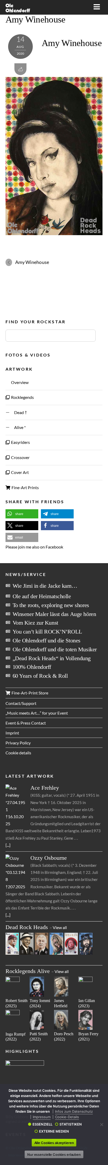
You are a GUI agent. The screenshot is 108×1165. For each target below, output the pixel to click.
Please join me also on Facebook (34, 546)
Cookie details (18, 752)
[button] (22, 513)
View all (60, 927)
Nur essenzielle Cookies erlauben (54, 1154)
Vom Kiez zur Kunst (35, 622)
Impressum (42, 1117)
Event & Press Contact (26, 722)
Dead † (18, 412)
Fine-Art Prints (25, 487)
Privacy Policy (18, 742)
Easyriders (20, 442)
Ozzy (48, 858)
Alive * (18, 427)
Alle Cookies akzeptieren (54, 1143)
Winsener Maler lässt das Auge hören (54, 614)
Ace (44, 787)
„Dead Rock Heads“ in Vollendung (52, 658)
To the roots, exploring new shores (51, 605)
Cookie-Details (67, 1117)
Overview (19, 382)
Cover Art (19, 472)
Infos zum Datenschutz (74, 1111)
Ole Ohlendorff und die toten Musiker (55, 649)
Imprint (12, 732)
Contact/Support (21, 703)
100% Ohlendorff (32, 667)
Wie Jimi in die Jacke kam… (45, 585)
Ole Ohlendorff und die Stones (46, 640)
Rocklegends (22, 397)
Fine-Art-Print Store (29, 692)
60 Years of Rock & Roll (40, 675)
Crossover (20, 457)
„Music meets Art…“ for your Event (37, 712)
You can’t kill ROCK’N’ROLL (47, 631)
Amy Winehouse (36, 19)
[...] (8, 844)
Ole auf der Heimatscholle (42, 596)
